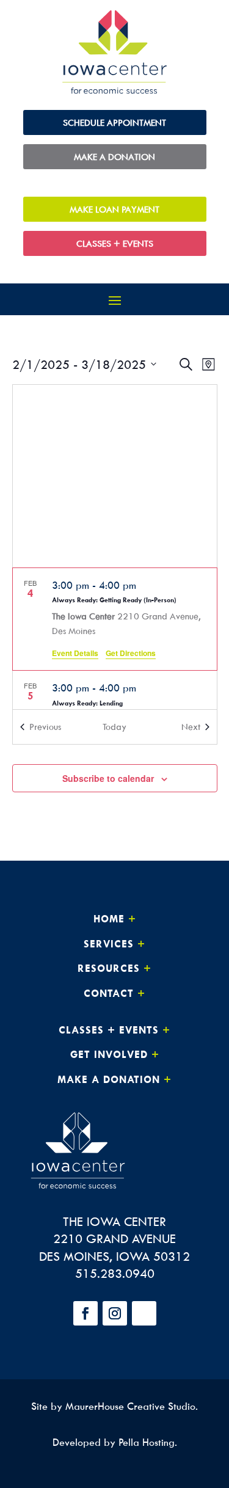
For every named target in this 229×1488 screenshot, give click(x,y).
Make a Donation (114, 156)
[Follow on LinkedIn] (144, 1313)
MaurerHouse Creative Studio (130, 1406)
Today (114, 726)
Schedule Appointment (114, 122)
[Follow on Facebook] (85, 1313)
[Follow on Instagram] (115, 1313)
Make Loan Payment (114, 209)
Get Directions (131, 652)
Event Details (75, 652)
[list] (114, 638)
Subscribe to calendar (108, 778)
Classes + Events (114, 243)
